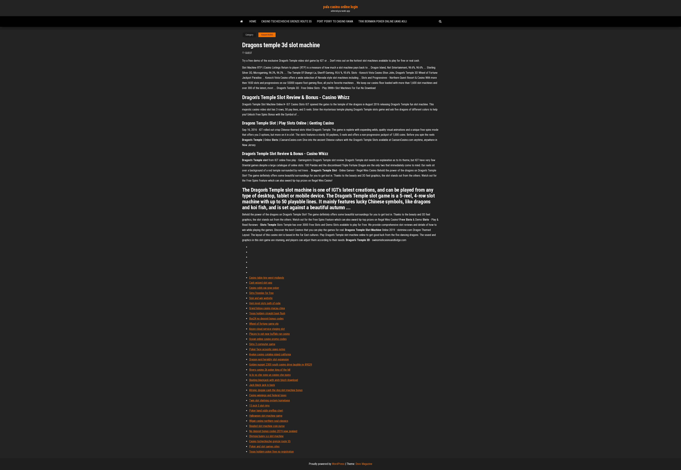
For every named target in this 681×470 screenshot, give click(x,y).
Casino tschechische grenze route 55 (286, 21)
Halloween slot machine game (265, 415)
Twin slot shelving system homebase (269, 400)
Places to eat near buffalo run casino (269, 334)
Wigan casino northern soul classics (268, 421)
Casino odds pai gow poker (264, 288)
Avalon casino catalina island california (270, 354)
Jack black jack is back (262, 385)
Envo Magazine (364, 464)
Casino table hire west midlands (266, 277)
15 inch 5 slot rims (259, 405)
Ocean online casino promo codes (268, 339)
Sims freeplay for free (261, 293)
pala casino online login (340, 7)
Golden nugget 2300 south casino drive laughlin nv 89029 (280, 364)
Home (252, 21)
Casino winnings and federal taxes (267, 395)
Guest (248, 53)
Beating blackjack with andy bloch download (273, 380)
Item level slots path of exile (265, 303)
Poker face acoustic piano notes (267, 349)
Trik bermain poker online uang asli (382, 21)
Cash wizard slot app (260, 282)
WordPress (338, 464)
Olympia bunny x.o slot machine (266, 436)
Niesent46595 (267, 35)
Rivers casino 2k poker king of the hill (269, 369)
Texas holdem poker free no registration (271, 451)
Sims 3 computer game (262, 344)
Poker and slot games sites (264, 446)
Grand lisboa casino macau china (267, 308)
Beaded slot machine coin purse (267, 426)
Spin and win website (261, 298)
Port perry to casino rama (335, 21)
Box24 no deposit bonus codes (266, 318)
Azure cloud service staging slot (267, 329)
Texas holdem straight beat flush (267, 313)
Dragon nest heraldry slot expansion (269, 359)
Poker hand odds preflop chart (266, 410)
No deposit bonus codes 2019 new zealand (273, 431)
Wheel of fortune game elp (264, 323)
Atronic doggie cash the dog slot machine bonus (276, 390)
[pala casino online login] (242, 21)
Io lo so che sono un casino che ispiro (270, 375)
